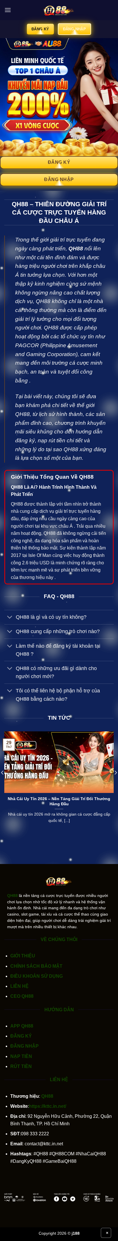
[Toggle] (9, 618)
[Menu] (7, 10)
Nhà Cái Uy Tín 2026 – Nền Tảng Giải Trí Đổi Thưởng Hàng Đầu (59, 801)
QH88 (75, 249)
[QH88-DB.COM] (59, 10)
